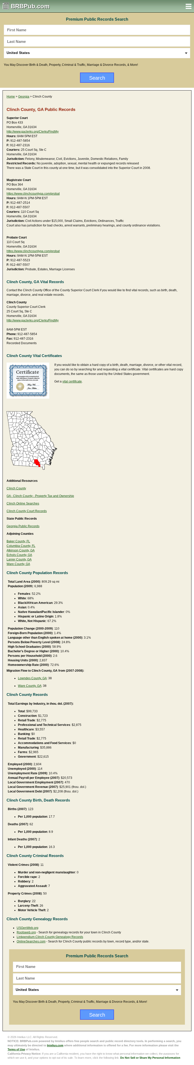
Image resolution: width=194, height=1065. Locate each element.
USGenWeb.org (27, 928)
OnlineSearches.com (31, 941)
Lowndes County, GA (32, 678)
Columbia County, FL (21, 546)
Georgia (23, 96)
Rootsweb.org (26, 932)
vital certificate (72, 381)
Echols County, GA (19, 555)
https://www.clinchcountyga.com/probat (33, 193)
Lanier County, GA (19, 559)
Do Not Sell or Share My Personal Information (150, 1057)
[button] (188, 6)
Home (11, 96)
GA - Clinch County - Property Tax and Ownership (40, 496)
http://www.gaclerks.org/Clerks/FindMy (33, 131)
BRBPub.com (30, 6)
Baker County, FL (18, 541)
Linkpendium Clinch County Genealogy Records (50, 937)
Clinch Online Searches (23, 503)
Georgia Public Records (23, 526)
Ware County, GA (18, 564)
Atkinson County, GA (21, 550)
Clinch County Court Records (27, 511)
